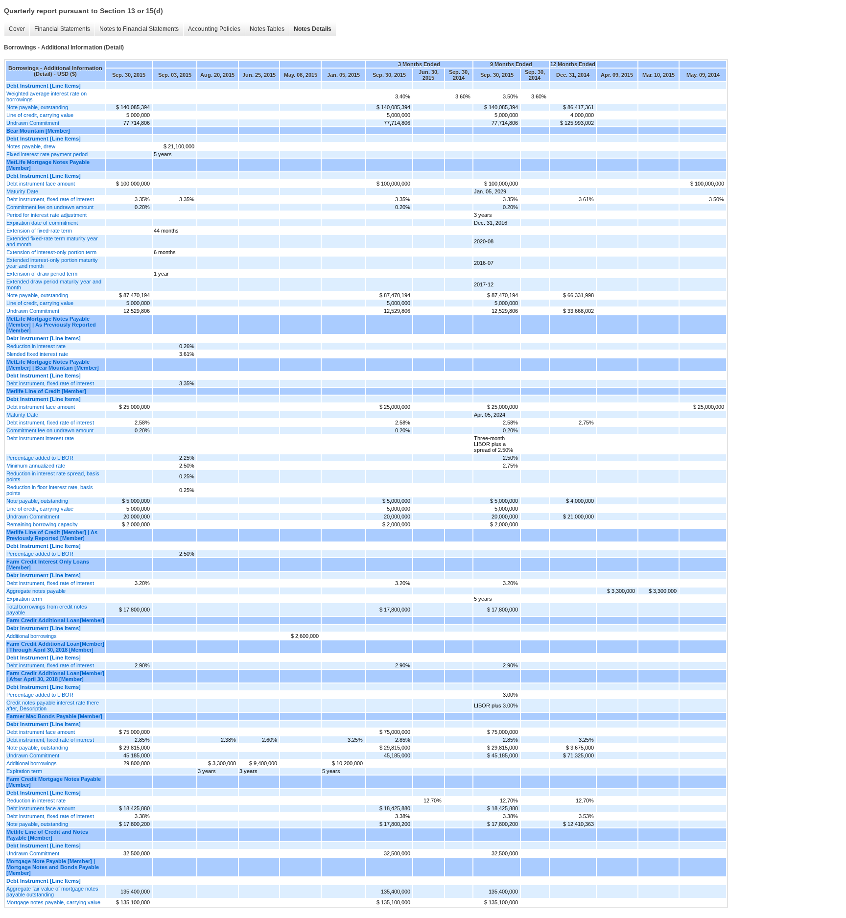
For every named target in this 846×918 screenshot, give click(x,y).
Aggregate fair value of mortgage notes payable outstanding (52, 891)
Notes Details (312, 28)
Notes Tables (267, 28)
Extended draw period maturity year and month (53, 284)
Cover (17, 28)
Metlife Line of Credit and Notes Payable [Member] (47, 835)
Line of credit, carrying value (39, 115)
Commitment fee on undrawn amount (50, 207)
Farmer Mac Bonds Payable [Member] (54, 716)
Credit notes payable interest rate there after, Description (52, 705)
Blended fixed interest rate (37, 354)
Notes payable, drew (30, 146)
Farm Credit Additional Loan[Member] (55, 620)
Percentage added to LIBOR (39, 458)
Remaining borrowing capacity (42, 524)
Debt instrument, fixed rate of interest (50, 199)
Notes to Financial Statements (139, 28)
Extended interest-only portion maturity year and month (52, 263)
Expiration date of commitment (42, 223)
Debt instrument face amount (40, 184)
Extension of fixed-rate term (39, 231)
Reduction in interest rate (36, 346)
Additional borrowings (31, 636)
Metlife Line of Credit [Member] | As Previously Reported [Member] (51, 535)
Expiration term (24, 599)
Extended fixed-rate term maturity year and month (52, 241)
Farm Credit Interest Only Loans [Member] (47, 564)
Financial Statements (62, 28)
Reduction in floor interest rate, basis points (49, 490)
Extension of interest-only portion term (51, 252)
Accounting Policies (214, 28)
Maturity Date (22, 191)
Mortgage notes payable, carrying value (53, 902)
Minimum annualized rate (35, 466)
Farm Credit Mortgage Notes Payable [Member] (53, 782)
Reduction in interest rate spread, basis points (52, 476)
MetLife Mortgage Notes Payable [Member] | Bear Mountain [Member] (52, 365)
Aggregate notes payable (36, 591)
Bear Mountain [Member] (38, 131)
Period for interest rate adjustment (46, 215)
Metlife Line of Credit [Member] (46, 391)
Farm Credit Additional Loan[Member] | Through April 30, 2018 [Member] (55, 647)
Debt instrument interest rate (40, 438)
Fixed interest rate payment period (47, 154)
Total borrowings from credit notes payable (46, 609)
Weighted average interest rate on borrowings (46, 96)
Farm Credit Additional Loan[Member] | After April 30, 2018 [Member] (55, 676)
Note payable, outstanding (37, 107)
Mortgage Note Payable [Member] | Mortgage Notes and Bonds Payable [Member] (52, 867)
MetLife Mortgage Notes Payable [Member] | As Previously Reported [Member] (51, 324)
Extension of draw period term (41, 274)
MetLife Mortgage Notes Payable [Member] (48, 165)
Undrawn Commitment (32, 123)
